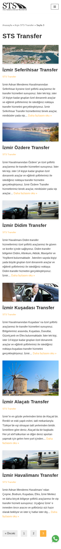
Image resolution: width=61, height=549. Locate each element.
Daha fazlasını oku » (40, 115)
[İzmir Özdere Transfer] (30, 132)
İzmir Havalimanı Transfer (30, 475)
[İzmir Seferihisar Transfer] (30, 54)
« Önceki (10, 533)
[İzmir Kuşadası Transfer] (30, 292)
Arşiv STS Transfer (24, 25)
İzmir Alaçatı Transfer (25, 401)
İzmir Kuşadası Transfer (28, 307)
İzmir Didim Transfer (24, 225)
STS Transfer (9, 76)
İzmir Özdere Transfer (25, 147)
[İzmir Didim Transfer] (30, 209)
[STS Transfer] (15, 6)
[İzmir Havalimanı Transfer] (30, 459)
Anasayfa (7, 25)
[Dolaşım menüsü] (55, 6)
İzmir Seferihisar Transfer (30, 69)
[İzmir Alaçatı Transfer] (30, 378)
